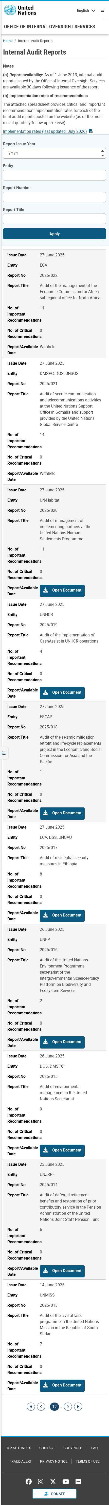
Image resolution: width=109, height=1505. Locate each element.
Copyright (73, 1447)
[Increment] (102, 150)
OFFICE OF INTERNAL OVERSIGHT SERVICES (49, 26)
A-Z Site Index (19, 1447)
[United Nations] (20, 10)
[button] (62, 591)
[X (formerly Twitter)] (53, 1481)
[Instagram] (40, 1481)
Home (7, 40)
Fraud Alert (20, 1461)
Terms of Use (88, 1461)
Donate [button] (57, 1493)
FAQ (94, 1447)
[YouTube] (66, 1481)
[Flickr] (78, 1481)
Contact (47, 1447)
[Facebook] (30, 1481)
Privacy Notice (53, 1461)
